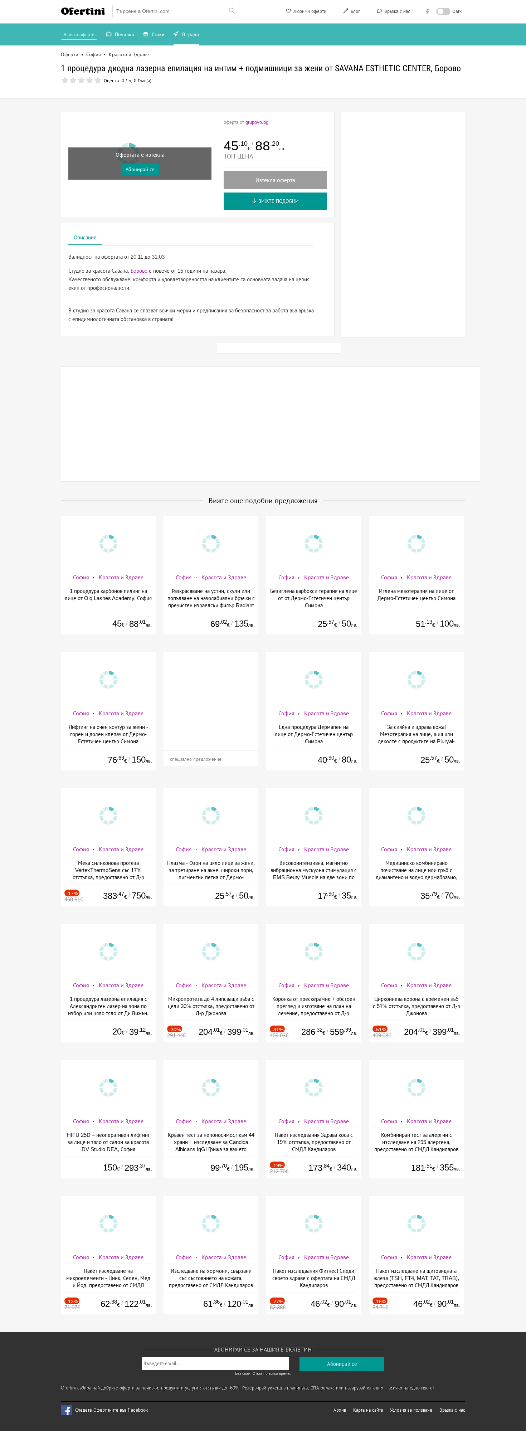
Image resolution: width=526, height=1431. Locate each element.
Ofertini (83, 11)
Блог (354, 11)
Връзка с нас (396, 11)
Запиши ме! (315, 98)
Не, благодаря (325, 113)
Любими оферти (309, 11)
